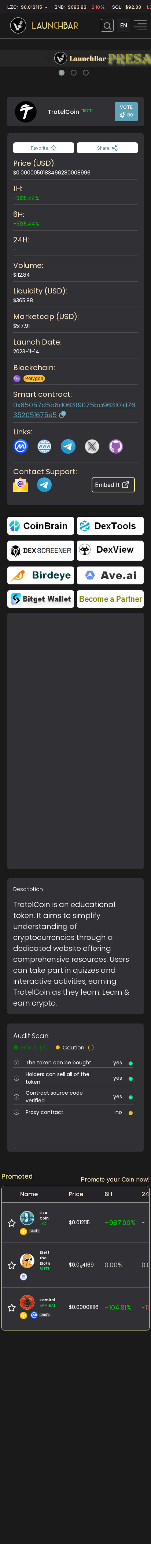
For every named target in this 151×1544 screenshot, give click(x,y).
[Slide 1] (62, 73)
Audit (34, 1231)
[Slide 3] (86, 73)
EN (123, 25)
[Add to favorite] (11, 1223)
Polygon (34, 378)
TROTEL (87, 110)
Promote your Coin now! (115, 1179)
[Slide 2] (74, 73)
